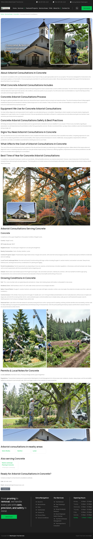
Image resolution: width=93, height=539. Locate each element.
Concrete (16, 14)
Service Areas (43, 8)
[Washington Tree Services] (5, 8)
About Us (56, 8)
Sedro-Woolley (6, 451)
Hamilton (19, 451)
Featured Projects (32, 8)
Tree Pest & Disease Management (60, 520)
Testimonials (41, 510)
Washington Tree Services (17, 536)
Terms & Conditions (43, 518)
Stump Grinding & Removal (59, 510)
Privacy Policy (41, 515)
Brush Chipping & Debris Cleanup (59, 515)
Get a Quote (86, 8)
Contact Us (66, 8)
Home (15, 8)
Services (20, 8)
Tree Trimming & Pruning (59, 505)
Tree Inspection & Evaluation (60, 524)
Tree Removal (59, 502)
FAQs (50, 8)
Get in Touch (9, 517)
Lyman (35, 451)
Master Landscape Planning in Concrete (8, 464)
